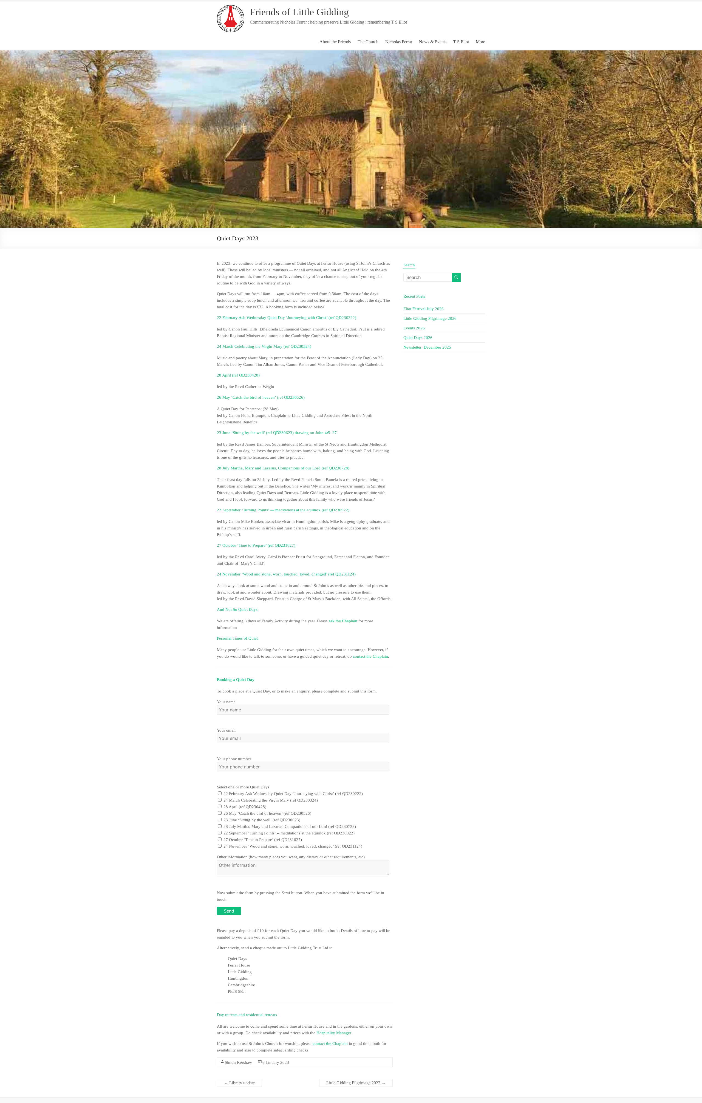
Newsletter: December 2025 (427, 347)
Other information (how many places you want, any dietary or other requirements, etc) (291, 857)
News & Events (432, 41)
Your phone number (234, 759)
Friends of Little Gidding (299, 12)
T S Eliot (461, 41)
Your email (226, 730)
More (480, 41)
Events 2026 (414, 328)
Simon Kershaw (238, 1062)
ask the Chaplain (343, 621)
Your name (226, 702)
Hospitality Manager (333, 1033)
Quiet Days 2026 (417, 337)
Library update (239, 1083)
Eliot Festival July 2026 (423, 309)
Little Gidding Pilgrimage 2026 (430, 318)
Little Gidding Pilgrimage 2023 (356, 1083)
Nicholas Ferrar (398, 41)
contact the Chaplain (370, 656)
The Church (368, 41)
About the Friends (335, 41)
